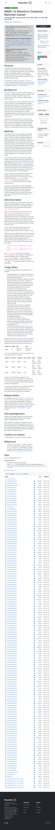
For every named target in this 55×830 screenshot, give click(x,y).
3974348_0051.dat (11, 725)
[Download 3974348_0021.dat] (34, 595)
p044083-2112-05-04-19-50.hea (15, 292)
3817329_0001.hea (11, 489)
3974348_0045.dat (12, 699)
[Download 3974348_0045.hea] (34, 701)
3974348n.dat (10, 774)
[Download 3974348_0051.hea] (34, 727)
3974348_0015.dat (12, 569)
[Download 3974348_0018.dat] (34, 582)
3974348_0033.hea (12, 649)
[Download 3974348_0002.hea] (34, 515)
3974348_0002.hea (12, 515)
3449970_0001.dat (11, 481)
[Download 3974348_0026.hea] (34, 619)
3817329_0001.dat (11, 487)
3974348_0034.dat (12, 651)
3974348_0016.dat (11, 574)
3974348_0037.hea (12, 666)
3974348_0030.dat (12, 634)
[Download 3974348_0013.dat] (34, 561)
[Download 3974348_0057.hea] (34, 753)
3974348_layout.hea (12, 772)
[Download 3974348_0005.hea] (34, 528)
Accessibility (48, 822)
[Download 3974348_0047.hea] (34, 710)
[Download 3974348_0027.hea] (34, 623)
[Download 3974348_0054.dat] (34, 738)
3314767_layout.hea (18, 310)
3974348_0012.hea (12, 558)
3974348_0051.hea (12, 727)
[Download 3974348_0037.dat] (34, 664)
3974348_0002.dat (12, 513)
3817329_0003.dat (11, 496)
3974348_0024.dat (12, 608)
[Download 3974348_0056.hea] (34, 748)
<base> (17, 474)
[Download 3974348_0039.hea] (34, 675)
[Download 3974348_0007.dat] (34, 535)
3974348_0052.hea (12, 731)
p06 (21, 474)
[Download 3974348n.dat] (34, 774)
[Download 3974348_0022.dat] (34, 600)
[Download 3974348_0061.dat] (34, 768)
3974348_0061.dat (11, 768)
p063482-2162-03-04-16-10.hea (15, 778)
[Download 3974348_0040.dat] (34, 677)
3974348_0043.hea (12, 692)
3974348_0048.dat (12, 712)
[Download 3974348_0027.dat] (34, 621)
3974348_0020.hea (12, 593)
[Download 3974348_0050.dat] (34, 720)
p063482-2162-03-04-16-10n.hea (15, 781)
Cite (29, 27)
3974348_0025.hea (12, 615)
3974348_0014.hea (12, 567)
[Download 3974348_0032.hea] (34, 645)
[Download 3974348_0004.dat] (34, 522)
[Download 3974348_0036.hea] (34, 662)
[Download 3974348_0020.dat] (34, 591)
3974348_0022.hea (12, 602)
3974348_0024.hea (12, 610)
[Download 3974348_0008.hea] (34, 541)
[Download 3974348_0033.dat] (34, 647)
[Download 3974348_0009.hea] (34, 546)
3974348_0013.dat (12, 561)
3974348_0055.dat (12, 742)
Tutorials (38, 812)
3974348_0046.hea (12, 705)
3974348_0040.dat (12, 677)
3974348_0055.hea (12, 744)
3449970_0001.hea (12, 483)
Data (37, 804)
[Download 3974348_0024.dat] (34, 608)
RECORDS (9, 776)
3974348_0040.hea (12, 679)
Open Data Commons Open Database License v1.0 (43, 82)
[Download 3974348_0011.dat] (34, 552)
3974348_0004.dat (12, 522)
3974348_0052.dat (12, 729)
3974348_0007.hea (12, 537)
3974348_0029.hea (12, 632)
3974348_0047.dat (12, 707)
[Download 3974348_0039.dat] (34, 673)
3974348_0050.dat (12, 720)
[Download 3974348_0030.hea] (34, 636)
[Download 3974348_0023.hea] (34, 606)
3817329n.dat (10, 507)
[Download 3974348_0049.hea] (34, 718)
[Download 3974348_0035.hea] (34, 658)
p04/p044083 (20, 280)
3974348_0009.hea (12, 545)
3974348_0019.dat (12, 586)
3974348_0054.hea (12, 740)
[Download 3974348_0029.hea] (34, 632)
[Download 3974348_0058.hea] (34, 757)
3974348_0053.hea (12, 735)
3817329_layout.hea (12, 504)
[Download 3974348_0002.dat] (34, 513)
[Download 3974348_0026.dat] (34, 617)
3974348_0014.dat (11, 565)
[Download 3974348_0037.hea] (34, 666)
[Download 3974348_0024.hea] (34, 610)
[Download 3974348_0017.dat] (34, 578)
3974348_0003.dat (12, 517)
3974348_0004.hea (12, 524)
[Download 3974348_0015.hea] (34, 571)
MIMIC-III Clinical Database (21, 85)
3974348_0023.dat (12, 604)
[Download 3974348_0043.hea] (34, 692)
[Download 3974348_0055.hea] (34, 744)
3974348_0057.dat (12, 750)
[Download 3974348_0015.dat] (34, 569)
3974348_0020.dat (12, 591)
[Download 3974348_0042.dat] (34, 686)
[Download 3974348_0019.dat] (34, 587)
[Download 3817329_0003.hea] (34, 498)
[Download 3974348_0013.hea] (34, 563)
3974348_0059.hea (12, 761)
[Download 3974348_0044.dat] (34, 694)
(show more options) (17, 51)
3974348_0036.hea (12, 662)
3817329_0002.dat (11, 492)
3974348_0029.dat (12, 630)
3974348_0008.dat (12, 539)
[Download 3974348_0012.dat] (34, 556)
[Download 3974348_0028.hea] (34, 628)
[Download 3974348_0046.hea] (34, 705)
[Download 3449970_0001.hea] (34, 483)
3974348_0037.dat (12, 664)
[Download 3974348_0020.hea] (34, 593)
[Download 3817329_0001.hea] (34, 489)
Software (38, 807)
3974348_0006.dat (12, 530)
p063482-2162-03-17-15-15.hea (15, 783)
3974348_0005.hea (12, 528)
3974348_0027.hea (12, 623)
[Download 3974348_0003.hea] (34, 520)
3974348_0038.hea (12, 671)
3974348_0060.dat (12, 763)
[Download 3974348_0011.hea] (34, 554)
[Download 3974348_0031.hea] (34, 641)
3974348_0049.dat (12, 716)
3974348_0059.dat (12, 759)
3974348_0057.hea (12, 753)
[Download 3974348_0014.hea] (34, 567)
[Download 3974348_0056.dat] (34, 746)
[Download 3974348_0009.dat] (34, 543)
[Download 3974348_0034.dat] (34, 651)
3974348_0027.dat (11, 621)
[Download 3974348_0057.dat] (34, 751)
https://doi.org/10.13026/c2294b (24, 35)
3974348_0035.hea (12, 658)
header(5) (22, 300)
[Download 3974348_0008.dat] (34, 539)
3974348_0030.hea (12, 636)
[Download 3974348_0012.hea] (34, 559)
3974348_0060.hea (12, 766)
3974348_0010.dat (12, 548)
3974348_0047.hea (12, 709)
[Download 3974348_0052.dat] (34, 729)
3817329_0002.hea (11, 494)
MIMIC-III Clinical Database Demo (21, 338)
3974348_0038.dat (12, 668)
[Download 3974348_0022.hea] (34, 602)
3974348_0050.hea (12, 722)
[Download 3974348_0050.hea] (34, 723)
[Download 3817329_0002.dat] (34, 492)
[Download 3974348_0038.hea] (34, 671)
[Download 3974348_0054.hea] (34, 740)
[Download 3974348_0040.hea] (34, 679)
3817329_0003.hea (12, 498)
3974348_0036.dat (12, 660)
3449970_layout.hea (12, 485)
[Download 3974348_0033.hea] (34, 649)
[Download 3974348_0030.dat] (34, 634)
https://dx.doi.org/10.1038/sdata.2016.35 (21, 451)
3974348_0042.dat (12, 686)
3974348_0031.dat (11, 638)
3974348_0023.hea (12, 606)
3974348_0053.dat (12, 733)
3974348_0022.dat (12, 599)
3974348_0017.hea (11, 580)
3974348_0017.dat (11, 578)
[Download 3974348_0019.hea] (34, 589)
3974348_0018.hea (12, 584)
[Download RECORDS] (34, 776)
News (25, 812)
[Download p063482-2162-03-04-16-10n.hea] (34, 781)
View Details (43, 122)
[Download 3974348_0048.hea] (34, 714)
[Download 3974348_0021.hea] (34, 597)
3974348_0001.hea (12, 511)
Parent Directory (11, 479)
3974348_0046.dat (12, 703)
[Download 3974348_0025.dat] (34, 612)
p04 (20, 274)
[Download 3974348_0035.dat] (34, 656)
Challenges (38, 809)
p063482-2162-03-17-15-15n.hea (15, 785)
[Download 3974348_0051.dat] (34, 725)
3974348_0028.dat (12, 625)
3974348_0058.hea (12, 757)
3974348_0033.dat (12, 647)
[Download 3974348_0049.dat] (34, 716)
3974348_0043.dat (12, 690)
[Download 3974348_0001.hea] (34, 511)
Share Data (26, 807)
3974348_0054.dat (12, 737)
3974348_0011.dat (11, 552)
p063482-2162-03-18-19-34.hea (15, 787)
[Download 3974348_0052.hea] (34, 731)
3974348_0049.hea (12, 718)
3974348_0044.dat (12, 694)
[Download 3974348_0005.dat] (34, 526)
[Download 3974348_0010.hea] (34, 550)
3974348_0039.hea (12, 675)
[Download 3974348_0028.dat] (34, 625)
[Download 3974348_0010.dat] (34, 548)
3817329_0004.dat (11, 500)
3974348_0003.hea (12, 520)
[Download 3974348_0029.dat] (34, 630)
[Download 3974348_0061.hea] (34, 770)
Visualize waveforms (10, 470)
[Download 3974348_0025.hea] (34, 615)
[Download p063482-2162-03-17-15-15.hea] (34, 783)
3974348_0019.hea (12, 589)
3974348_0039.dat (12, 673)
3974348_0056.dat (12, 746)
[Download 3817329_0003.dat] (34, 496)
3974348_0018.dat (12, 582)
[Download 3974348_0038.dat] (34, 669)
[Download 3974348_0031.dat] (34, 638)
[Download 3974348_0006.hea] (34, 533)
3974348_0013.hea (12, 563)
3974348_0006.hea (12, 533)
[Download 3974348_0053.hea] (34, 735)
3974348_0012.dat (11, 556)
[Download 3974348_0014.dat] (34, 565)
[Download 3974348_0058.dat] (34, 755)
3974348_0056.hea (12, 748)
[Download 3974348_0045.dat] (34, 699)
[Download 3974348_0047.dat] (34, 707)
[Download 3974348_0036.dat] (34, 660)
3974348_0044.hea (12, 696)
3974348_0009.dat (12, 543)
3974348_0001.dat (11, 509)
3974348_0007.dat (12, 535)
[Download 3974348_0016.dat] (34, 574)
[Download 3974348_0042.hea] (34, 688)
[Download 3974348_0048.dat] (34, 712)
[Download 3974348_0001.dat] (34, 509)
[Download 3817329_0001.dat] (34, 487)
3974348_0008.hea (12, 541)
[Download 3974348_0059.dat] (34, 759)
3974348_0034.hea (12, 653)
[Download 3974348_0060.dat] (34, 764)
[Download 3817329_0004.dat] (34, 500)
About (25, 809)
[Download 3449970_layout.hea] (34, 485)
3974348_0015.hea (12, 571)
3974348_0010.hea (12, 550)
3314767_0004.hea (12, 319)
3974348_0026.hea (12, 619)
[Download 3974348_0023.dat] (34, 604)
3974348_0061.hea (12, 770)
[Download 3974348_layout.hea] (34, 772)
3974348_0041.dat (11, 681)
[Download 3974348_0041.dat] (34, 682)
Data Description (20, 404)
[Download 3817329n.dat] (34, 507)
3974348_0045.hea (12, 701)
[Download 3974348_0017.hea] (34, 580)
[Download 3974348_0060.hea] (34, 766)
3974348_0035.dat (12, 656)
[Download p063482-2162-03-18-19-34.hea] (34, 787)
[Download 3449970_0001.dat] (34, 481)
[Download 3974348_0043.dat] (34, 690)
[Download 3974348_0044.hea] (34, 697)
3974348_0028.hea (12, 627)
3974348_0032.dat (12, 643)
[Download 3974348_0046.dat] (34, 703)
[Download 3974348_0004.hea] (34, 524)
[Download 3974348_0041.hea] (34, 684)
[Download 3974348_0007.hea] (34, 537)
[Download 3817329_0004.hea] (34, 502)
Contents (43, 26)
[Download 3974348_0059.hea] (34, 761)
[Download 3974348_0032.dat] (34, 643)
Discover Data (27, 804)
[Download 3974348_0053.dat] (34, 733)
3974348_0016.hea (12, 576)
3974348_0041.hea (12, 684)
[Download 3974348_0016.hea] (34, 576)
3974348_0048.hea (12, 714)
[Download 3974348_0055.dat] (34, 742)
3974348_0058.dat (12, 755)
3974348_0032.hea (12, 645)
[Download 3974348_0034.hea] (34, 653)
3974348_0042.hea (12, 688)
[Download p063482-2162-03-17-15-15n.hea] (34, 785)
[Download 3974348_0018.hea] (34, 584)
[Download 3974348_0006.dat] (34, 530)
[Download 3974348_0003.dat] (34, 518)
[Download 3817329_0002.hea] (34, 494)
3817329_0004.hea (11, 502)
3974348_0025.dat (12, 612)
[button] (39, 57)
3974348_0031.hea (12, 640)
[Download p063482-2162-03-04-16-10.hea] (34, 779)
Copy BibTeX (11, 29)
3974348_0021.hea (11, 597)
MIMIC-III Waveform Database (14, 92)
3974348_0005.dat (12, 526)
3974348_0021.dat (11, 595)
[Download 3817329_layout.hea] (34, 505)
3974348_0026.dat (12, 617)
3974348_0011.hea (11, 554)
